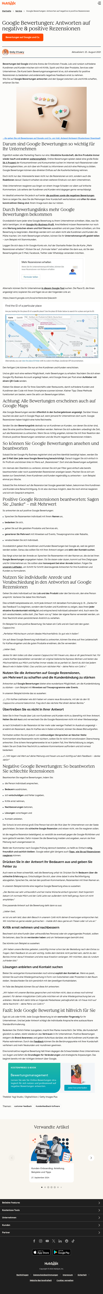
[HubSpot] (51, 1263)
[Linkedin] (60, 1241)
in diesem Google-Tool (53, 288)
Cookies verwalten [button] (65, 1280)
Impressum (68, 1275)
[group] (51, 1158)
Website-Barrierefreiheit (41, 1280)
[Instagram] (40, 1241)
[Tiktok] (73, 1241)
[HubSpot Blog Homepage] (9, 3)
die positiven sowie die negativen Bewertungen (70, 195)
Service (18, 11)
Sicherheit (82, 1275)
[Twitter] (53, 1241)
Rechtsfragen (22, 1275)
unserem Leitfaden (12, 567)
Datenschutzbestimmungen (45, 1275)
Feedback (39, 1041)
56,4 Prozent (9, 162)
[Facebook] (34, 1241)
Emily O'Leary (17, 52)
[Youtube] (47, 1241)
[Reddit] (66, 1241)
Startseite (6, 11)
